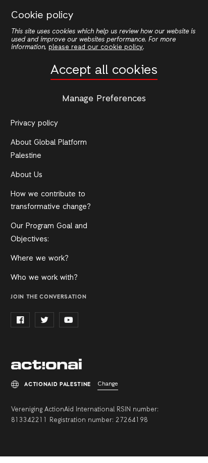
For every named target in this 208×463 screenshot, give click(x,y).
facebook (20, 319)
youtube (68, 319)
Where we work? (40, 259)
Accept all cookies (104, 70)
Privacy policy (34, 123)
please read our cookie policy (95, 47)
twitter (44, 319)
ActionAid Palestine (46, 364)
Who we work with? (44, 278)
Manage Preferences (104, 99)
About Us (26, 175)
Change (107, 384)
